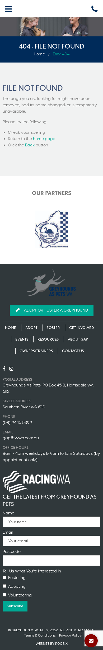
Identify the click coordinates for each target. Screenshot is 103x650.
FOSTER (53, 328)
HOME (10, 328)
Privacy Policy (70, 635)
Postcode (12, 551)
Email (8, 532)
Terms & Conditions (40, 635)
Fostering (17, 577)
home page (44, 138)
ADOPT (31, 328)
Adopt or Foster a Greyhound (56, 310)
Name (8, 513)
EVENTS (21, 339)
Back (30, 145)
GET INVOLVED (81, 328)
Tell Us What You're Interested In (32, 571)
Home (39, 54)
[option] (51, 229)
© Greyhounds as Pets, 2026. (33, 630)
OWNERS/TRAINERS (36, 351)
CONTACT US (73, 351)
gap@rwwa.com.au (21, 438)
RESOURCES (48, 339)
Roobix (61, 644)
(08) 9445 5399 (17, 422)
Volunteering (20, 595)
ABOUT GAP (78, 339)
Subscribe (15, 606)
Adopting (17, 586)
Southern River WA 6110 (24, 407)
